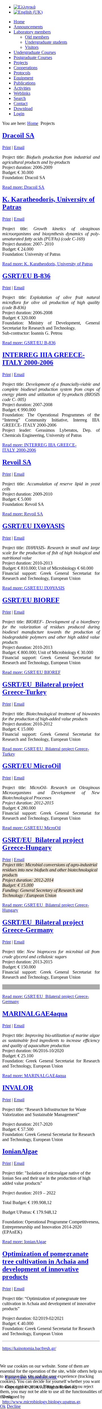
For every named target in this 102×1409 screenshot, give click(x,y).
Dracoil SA (18, 135)
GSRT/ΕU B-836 (26, 276)
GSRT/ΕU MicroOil (31, 766)
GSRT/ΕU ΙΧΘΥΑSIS (33, 526)
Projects (21, 62)
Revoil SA (16, 462)
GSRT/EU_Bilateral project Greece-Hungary (43, 843)
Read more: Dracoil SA (23, 187)
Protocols (22, 72)
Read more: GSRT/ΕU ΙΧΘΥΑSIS (33, 588)
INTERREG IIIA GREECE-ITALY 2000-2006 (43, 358)
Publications (24, 83)
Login (19, 113)
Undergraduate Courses (35, 52)
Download (23, 108)
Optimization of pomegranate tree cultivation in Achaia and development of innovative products (45, 1265)
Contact (20, 103)
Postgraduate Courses (33, 57)
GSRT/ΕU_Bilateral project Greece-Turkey (43, 688)
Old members (37, 37)
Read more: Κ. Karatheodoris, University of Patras (47, 263)
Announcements (28, 26)
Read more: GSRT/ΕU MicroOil (31, 827)
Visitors (32, 47)
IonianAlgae (20, 1151)
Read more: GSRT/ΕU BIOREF (31, 672)
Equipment (23, 78)
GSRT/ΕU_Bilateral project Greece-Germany (43, 926)
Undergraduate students (46, 42)
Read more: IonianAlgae (24, 1241)
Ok (3, 1406)
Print (6, 147)
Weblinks (22, 93)
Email (19, 147)
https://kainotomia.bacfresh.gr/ (29, 1348)
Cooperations (25, 67)
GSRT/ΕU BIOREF (31, 600)
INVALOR (17, 1087)
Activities (22, 88)
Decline (14, 1406)
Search (20, 98)
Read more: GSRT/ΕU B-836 (29, 342)
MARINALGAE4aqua (34, 1013)
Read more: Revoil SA (22, 513)
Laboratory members (32, 32)
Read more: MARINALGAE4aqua (34, 1075)
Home (19, 21)
